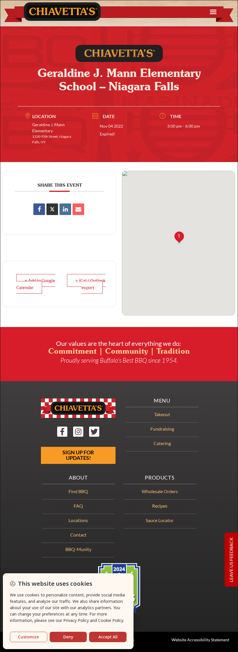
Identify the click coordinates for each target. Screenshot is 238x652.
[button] (213, 11)
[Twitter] (94, 432)
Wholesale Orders (160, 491)
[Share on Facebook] (39, 209)
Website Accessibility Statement (200, 640)
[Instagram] (78, 432)
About (78, 478)
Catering (162, 443)
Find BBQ (78, 491)
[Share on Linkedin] (65, 209)
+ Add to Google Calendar (35, 284)
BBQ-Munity (78, 549)
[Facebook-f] (62, 432)
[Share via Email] (78, 209)
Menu (162, 401)
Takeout (162, 414)
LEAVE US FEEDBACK (231, 559)
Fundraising (162, 428)
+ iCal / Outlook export (90, 284)
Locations (78, 520)
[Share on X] (52, 209)
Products (160, 478)
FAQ (78, 505)
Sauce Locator (160, 520)
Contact (78, 534)
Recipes (159, 505)
